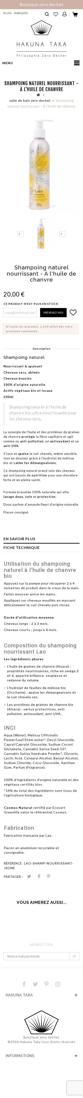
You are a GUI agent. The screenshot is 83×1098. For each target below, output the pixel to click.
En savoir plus (19, 538)
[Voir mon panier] (75, 16)
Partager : (13, 877)
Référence (13, 863)
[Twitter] (35, 984)
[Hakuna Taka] (41, 39)
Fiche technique (21, 547)
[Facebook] (24, 984)
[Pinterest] (48, 876)
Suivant (62, 234)
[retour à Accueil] (38, 94)
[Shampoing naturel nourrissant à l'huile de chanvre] (41, 233)
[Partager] (39, 876)
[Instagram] (57, 984)
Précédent (21, 234)
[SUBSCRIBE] (74, 956)
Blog (7, 13)
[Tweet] (29, 876)
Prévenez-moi (53, 312)
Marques (21, 13)
